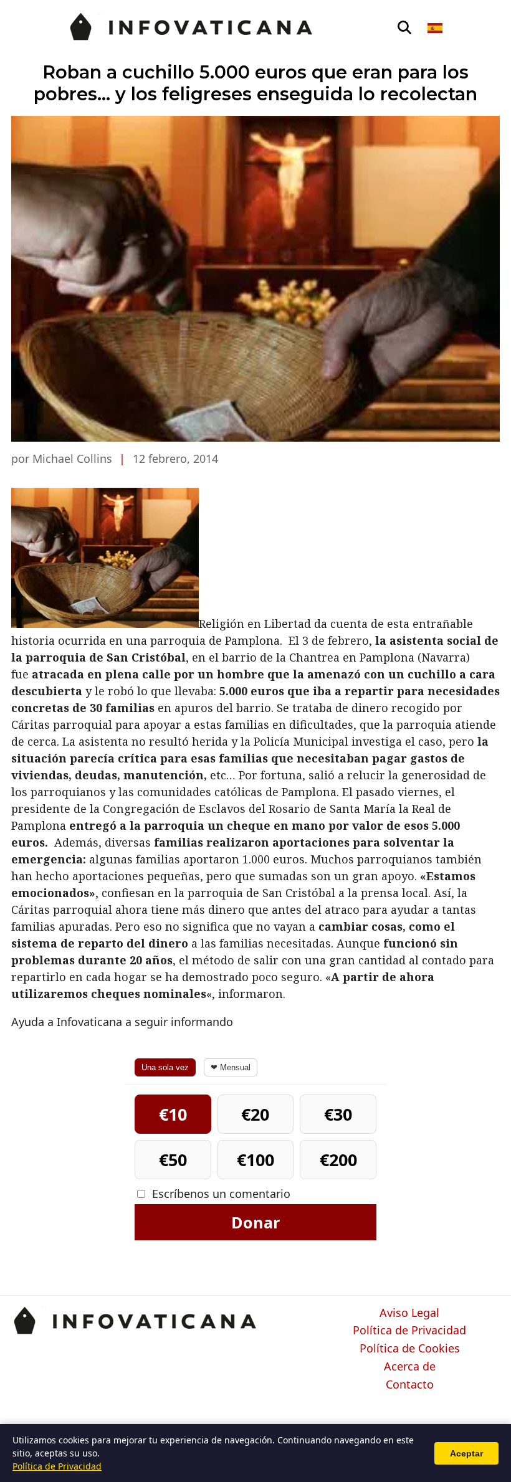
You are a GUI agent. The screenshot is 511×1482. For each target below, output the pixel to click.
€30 (338, 1114)
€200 (338, 1159)
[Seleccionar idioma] (435, 28)
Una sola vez (165, 1067)
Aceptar (466, 1453)
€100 (255, 1159)
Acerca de (410, 1367)
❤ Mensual (231, 1067)
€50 (173, 1159)
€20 (255, 1114)
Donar (255, 1222)
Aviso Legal (409, 1313)
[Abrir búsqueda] (404, 28)
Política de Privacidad (409, 1330)
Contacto (410, 1385)
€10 (173, 1114)
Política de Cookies (410, 1348)
